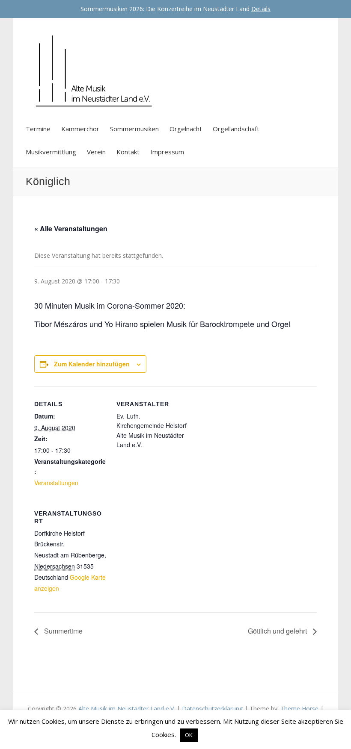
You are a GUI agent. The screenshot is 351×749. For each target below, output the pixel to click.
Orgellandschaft (236, 128)
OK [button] (189, 735)
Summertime (62, 631)
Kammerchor (80, 128)
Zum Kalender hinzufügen (92, 364)
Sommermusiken (134, 128)
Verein (96, 151)
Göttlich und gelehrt (278, 631)
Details (261, 9)
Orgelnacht (186, 128)
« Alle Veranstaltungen (70, 228)
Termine (38, 128)
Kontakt (128, 151)
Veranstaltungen (56, 482)
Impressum (167, 151)
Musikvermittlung (51, 151)
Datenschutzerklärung (212, 709)
